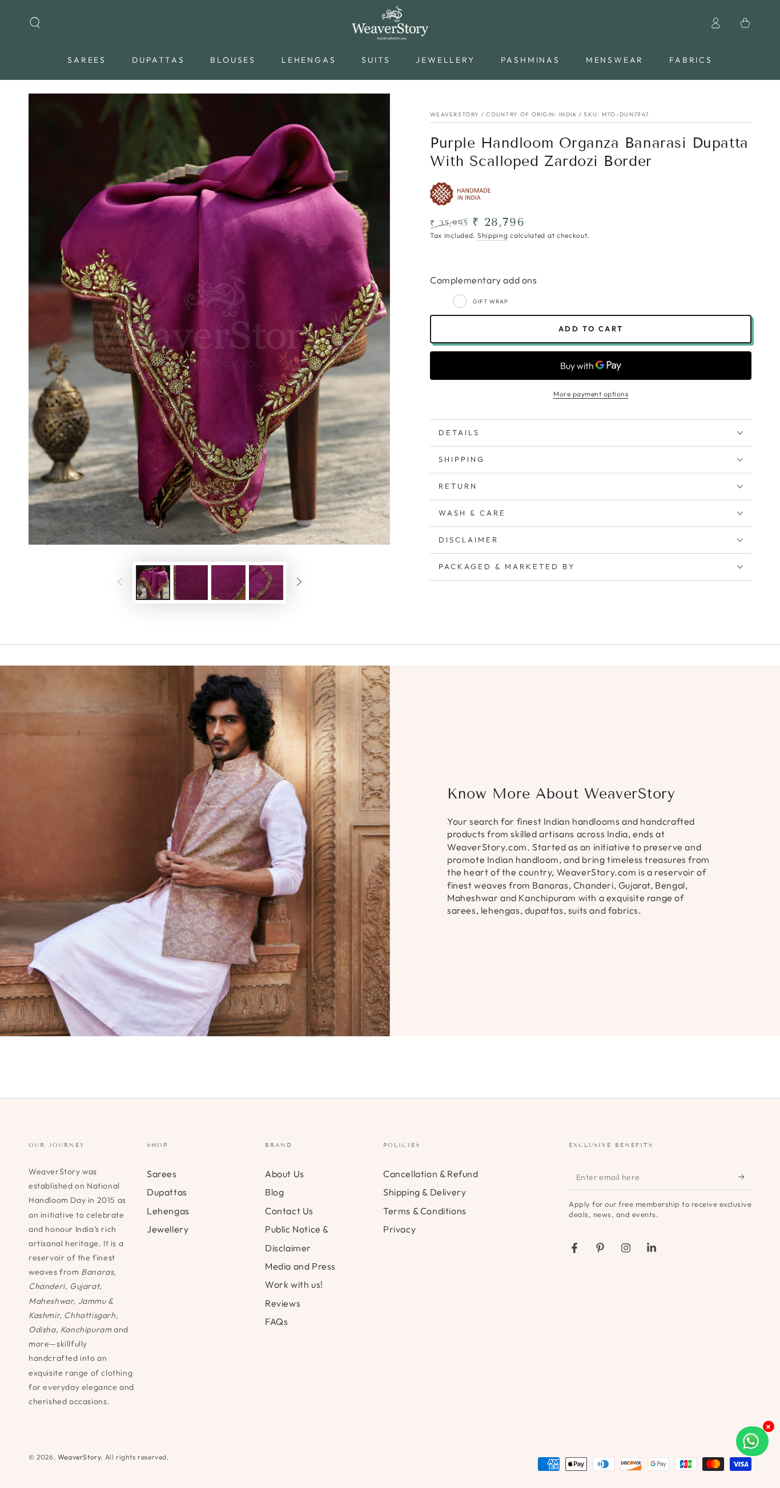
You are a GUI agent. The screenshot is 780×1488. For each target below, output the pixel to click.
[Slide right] (299, 582)
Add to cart (591, 328)
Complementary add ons (483, 280)
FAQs (276, 1321)
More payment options (590, 394)
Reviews (282, 1303)
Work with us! (294, 1284)
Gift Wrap (490, 301)
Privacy (399, 1229)
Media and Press (300, 1266)
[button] (35, 22)
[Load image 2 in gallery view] (191, 582)
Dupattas (167, 1192)
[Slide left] (119, 582)
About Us (284, 1173)
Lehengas (168, 1211)
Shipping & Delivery (424, 1192)
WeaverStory (79, 1457)
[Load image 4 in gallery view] (266, 582)
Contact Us (289, 1211)
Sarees (162, 1173)
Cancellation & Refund (431, 1173)
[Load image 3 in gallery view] (228, 582)
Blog (274, 1192)
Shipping (492, 235)
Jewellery (167, 1229)
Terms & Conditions (425, 1211)
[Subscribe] (744, 1177)
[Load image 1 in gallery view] (153, 582)
